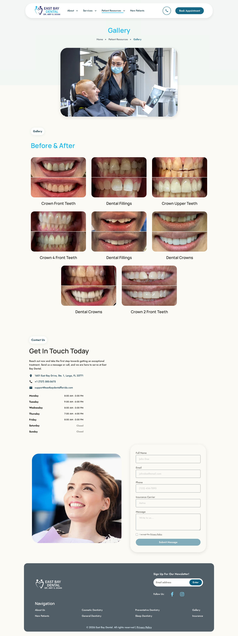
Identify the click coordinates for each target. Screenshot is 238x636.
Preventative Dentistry (147, 610)
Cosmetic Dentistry (92, 610)
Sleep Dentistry (143, 616)
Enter (196, 582)
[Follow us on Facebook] (172, 594)
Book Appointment (189, 10)
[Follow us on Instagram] (182, 594)
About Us (40, 610)
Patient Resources (111, 10)
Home (100, 39)
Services (88, 10)
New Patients (137, 10)
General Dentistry (91, 616)
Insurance (197, 616)
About (70, 10)
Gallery (196, 610)
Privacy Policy (156, 534)
